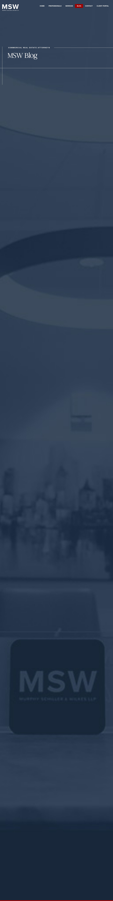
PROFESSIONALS (55, 6)
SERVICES (69, 6)
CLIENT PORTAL (103, 6)
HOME (42, 6)
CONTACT (89, 6)
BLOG (79, 6)
